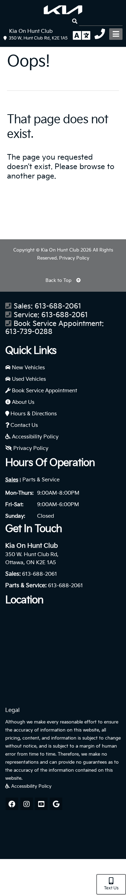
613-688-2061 (58, 307)
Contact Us (23, 425)
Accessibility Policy (34, 437)
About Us (22, 402)
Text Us (111, 888)
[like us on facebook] (12, 804)
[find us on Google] (56, 804)
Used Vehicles (28, 379)
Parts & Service (40, 479)
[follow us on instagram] (26, 804)
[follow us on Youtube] (41, 804)
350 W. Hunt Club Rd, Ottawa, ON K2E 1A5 (31, 558)
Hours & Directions (33, 413)
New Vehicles (27, 367)
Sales (11, 479)
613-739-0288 (28, 332)
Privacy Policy (74, 258)
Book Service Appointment (43, 390)
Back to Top (59, 280)
